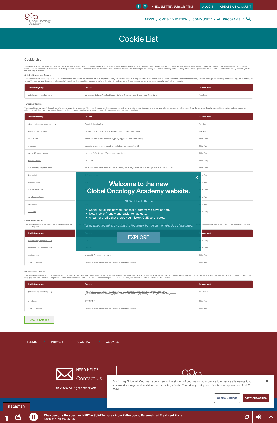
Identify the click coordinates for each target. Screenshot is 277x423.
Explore (138, 237)
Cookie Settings (227, 398)
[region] (190, 391)
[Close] (267, 381)
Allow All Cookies (256, 398)
